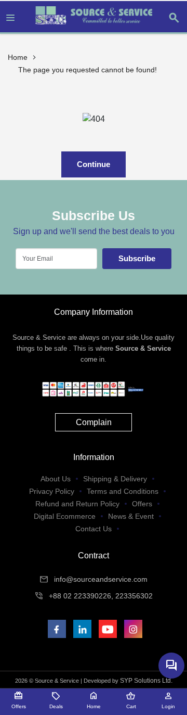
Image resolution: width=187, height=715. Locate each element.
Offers (142, 504)
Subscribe (136, 258)
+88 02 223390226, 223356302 (101, 596)
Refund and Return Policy (77, 504)
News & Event (131, 516)
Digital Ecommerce (65, 516)
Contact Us (93, 529)
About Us (56, 479)
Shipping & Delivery (115, 479)
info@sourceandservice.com (101, 579)
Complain (94, 422)
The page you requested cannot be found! (87, 70)
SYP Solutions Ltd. (146, 680)
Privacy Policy (51, 491)
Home (18, 57)
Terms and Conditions (122, 491)
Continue (93, 164)
